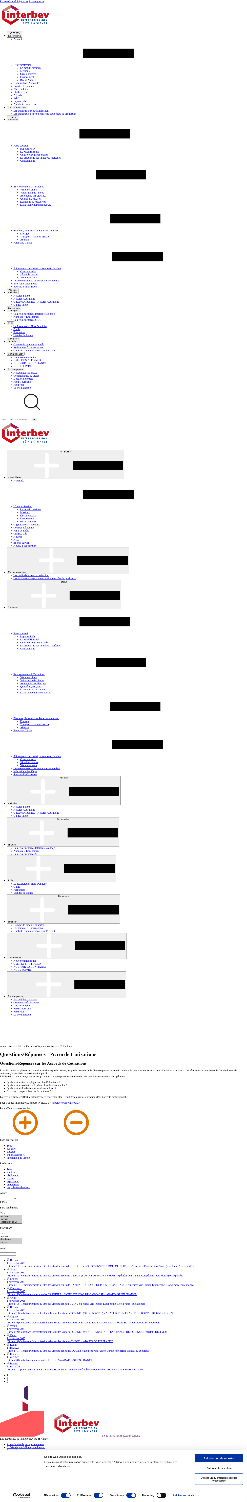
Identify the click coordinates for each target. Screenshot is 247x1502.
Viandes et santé (28, 277)
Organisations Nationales (26, 83)
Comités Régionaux (23, 86)
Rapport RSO (27, 148)
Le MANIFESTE (29, 151)
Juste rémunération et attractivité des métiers (36, 280)
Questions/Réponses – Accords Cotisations (36, 301)
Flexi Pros (18, 384)
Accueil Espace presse (25, 372)
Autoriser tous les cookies (219, 1458)
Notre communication (24, 357)
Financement (27, 77)
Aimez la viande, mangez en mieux (25, 1444)
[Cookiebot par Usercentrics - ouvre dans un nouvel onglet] (21, 1495)
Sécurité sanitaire (29, 274)
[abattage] (11, 1216)
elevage (11, 1151)
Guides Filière (20, 304)
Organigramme (28, 73)
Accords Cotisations (24, 298)
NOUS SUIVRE (22, 366)
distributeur (13, 1175)
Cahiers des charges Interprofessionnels (34, 313)
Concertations (27, 160)
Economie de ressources (33, 201)
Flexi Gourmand (22, 381)
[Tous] (11, 1213)
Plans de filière (21, 89)
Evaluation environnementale (35, 204)
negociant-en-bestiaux (18, 1187)
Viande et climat (28, 189)
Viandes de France (23, 335)
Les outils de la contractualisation (31, 110)
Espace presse (36, 1)
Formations (19, 332)
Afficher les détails (183, 1495)
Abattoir (24, 239)
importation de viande (18, 1157)
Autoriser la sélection (219, 1468)
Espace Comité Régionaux (14, 1)
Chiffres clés (20, 92)
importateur (13, 1184)
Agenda (17, 95)
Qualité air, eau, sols (31, 198)
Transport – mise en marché (34, 236)
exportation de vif (16, 1154)
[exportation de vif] (11, 1222)
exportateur (13, 1181)
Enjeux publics (21, 101)
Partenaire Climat (22, 242)
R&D (16, 98)
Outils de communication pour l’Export (34, 350)
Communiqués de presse (26, 375)
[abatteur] (11, 1236)
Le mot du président (30, 67)
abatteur (11, 1172)
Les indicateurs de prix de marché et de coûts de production (44, 113)
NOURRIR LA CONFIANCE (30, 363)
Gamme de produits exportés (28, 344)
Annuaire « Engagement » (27, 316)
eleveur (10, 1178)
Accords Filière (21, 295)
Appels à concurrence (24, 104)
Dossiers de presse (23, 378)
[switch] (98, 1495)
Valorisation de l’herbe (32, 192)
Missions (25, 70)
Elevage (24, 233)
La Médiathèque (22, 387)
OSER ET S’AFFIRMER (27, 360)
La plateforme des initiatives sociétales (40, 157)
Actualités (18, 39)
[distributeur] (11, 1239)
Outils (16, 329)
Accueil (4, 1046)
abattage (11, 1148)
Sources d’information (25, 286)
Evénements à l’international (28, 347)
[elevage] (11, 1219)
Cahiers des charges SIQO (27, 319)
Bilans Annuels (28, 80)
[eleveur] (11, 1242)
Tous (9, 1145)
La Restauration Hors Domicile (30, 326)
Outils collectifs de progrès (34, 154)
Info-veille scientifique (25, 283)
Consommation (28, 271)
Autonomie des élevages (33, 195)
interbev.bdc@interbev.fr (66, 1102)
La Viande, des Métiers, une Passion (26, 1447)
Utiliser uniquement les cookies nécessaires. (219, 1479)
